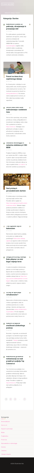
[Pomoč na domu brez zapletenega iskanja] (17, 70)
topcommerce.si (11, 383)
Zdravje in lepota (6, 454)
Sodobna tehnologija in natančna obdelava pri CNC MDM (16, 145)
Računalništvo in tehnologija (9, 443)
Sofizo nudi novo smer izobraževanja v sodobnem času (16, 109)
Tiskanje (15, 340)
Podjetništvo (4, 436)
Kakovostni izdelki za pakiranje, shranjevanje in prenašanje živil (16, 26)
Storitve (8, 72)
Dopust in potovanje (7, 429)
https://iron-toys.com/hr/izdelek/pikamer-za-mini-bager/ (17, 279)
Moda (2, 432)
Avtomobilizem (5, 421)
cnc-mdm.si (21, 164)
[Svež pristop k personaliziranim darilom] (17, 182)
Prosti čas (4, 440)
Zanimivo (3, 450)
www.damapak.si (11, 46)
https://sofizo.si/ (10, 126)
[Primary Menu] (32, 4)
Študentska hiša (7, 4)
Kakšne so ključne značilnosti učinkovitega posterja (15, 325)
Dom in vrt (4, 425)
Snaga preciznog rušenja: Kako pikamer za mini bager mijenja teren (16, 259)
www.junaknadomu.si (12, 93)
